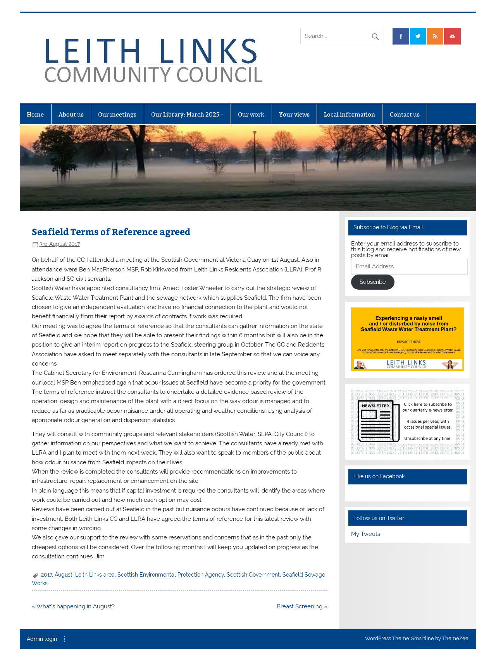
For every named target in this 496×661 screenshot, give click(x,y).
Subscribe (373, 281)
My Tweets (365, 534)
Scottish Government (253, 575)
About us (71, 114)
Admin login (42, 639)
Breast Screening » (302, 606)
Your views (294, 114)
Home (35, 114)
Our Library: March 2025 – (187, 114)
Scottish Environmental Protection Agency (170, 575)
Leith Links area (95, 575)
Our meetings (117, 114)
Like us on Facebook (379, 476)
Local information (349, 114)
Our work (251, 114)
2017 (46, 575)
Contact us (405, 114)
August (63, 575)
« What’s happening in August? (73, 606)
